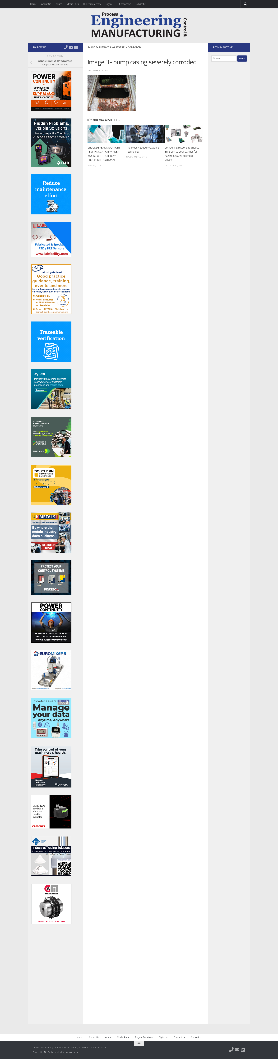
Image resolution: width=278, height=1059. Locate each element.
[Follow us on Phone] (66, 47)
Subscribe (141, 3)
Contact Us (125, 3)
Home (33, 3)
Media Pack (73, 3)
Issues (59, 3)
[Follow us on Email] (71, 47)
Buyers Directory (92, 3)
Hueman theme (72, 1052)
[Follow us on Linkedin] (76, 47)
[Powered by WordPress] (45, 1052)
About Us (46, 3)
